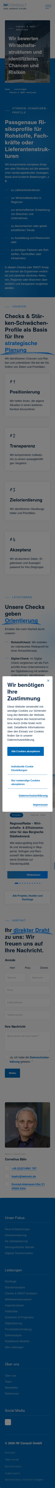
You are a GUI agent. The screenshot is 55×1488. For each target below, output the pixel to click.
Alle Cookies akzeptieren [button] (25, 751)
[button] (48, 680)
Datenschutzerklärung (33, 795)
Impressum (40, 804)
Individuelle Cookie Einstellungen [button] (22, 768)
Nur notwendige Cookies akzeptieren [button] (25, 782)
